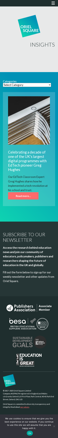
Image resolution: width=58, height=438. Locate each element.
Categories (10, 81)
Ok (29, 433)
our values (24, 407)
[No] (54, 426)
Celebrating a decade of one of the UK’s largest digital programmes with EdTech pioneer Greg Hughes (27, 161)
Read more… (23, 195)
